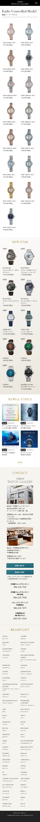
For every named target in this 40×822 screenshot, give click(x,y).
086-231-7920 (20, 597)
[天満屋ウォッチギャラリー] (20, 3)
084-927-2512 (20, 618)
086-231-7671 (20, 608)
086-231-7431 (20, 587)
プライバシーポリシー (20, 813)
